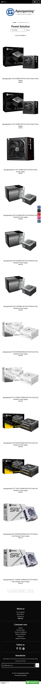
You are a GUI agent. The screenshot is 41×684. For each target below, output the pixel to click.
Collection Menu (20, 35)
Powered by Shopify (21, 675)
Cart (37, 2)
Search (20, 628)
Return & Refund (20, 634)
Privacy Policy (20, 630)
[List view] (29, 30)
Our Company (20, 612)
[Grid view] (27, 30)
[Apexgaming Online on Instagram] (20, 648)
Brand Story (20, 614)
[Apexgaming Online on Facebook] (17, 648)
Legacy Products (21, 638)
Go (37, 665)
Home (14, 22)
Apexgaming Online (23, 673)
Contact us (20, 616)
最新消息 (20, 618)
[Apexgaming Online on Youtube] (24, 648)
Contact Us (33, 682)
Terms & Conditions (21, 632)
